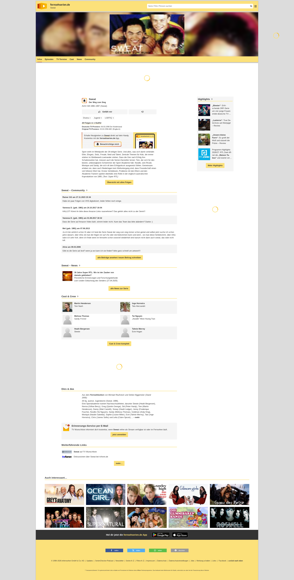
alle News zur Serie (119, 288)
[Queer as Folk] (64, 517)
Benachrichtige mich (109, 144)
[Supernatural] (105, 517)
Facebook (222, 561)
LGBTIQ (108, 118)
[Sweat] (145, 140)
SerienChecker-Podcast (104, 561)
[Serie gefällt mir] (105, 111)
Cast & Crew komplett (119, 344)
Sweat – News (69, 265)
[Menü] (255, 6)
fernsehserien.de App (135, 535)
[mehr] (135, 417)
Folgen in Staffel (91, 123)
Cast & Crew (68, 296)
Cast (72, 59)
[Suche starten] (251, 6)
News (79, 59)
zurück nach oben (235, 561)
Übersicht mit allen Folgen (119, 182)
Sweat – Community (73, 190)
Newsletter (120, 561)
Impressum (150, 561)
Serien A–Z (130, 561)
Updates (90, 561)
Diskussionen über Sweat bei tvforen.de (91, 457)
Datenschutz (162, 561)
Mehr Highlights (215, 165)
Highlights (204, 99)
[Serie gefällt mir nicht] (143, 111)
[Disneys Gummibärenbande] (188, 517)
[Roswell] (229, 517)
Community (90, 59)
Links (214, 561)
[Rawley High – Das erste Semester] (147, 494)
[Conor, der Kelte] (229, 494)
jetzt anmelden (119, 434)
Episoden (49, 59)
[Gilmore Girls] (188, 494)
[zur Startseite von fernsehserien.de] (42, 6)
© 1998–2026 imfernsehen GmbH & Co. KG (67, 561)
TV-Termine (61, 59)
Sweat (53, 8)
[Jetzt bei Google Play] (161, 534)
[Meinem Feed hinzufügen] (84, 100)
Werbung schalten (203, 561)
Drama (86, 118)
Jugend (97, 118)
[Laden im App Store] (180, 534)
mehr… (119, 463)
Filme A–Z (140, 561)
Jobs (192, 561)
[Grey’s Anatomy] (64, 494)
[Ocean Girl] (105, 494)
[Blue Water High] (147, 517)
